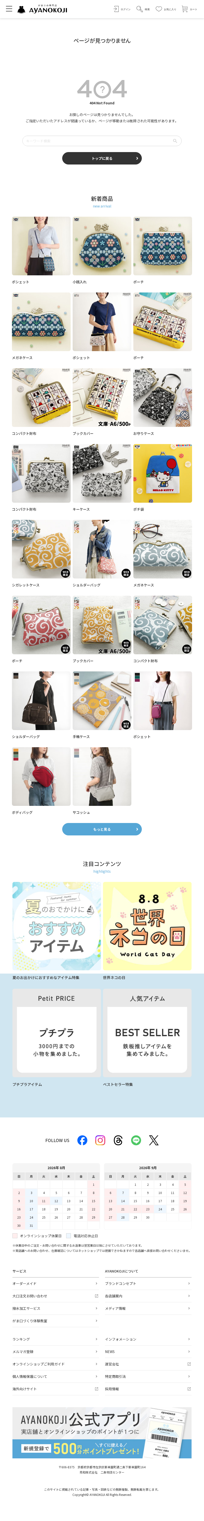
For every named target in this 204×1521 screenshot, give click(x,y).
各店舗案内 (113, 1295)
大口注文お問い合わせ (29, 1295)
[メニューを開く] (9, 8)
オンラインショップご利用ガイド (38, 1363)
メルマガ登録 (22, 1351)
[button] (143, 9)
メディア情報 (115, 1308)
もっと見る (102, 829)
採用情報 (112, 1388)
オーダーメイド (24, 1283)
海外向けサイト (24, 1388)
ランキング (21, 1339)
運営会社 (112, 1363)
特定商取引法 (115, 1376)
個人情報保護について (29, 1376)
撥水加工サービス (26, 1308)
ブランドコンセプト (120, 1283)
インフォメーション (120, 1339)
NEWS (110, 1351)
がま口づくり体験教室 (29, 1320)
